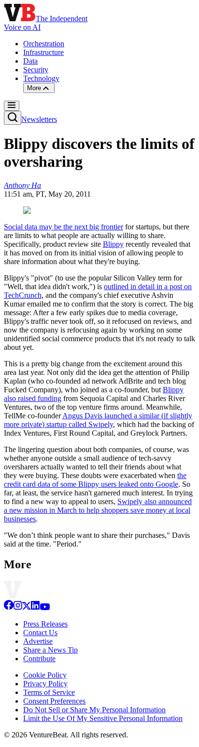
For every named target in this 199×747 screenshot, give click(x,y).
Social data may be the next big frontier (63, 227)
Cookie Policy (45, 675)
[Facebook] (9, 607)
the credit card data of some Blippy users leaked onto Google (95, 479)
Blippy (113, 244)
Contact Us (40, 632)
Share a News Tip (50, 650)
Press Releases (45, 624)
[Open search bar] (12, 118)
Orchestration (43, 44)
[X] (26, 607)
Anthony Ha (22, 185)
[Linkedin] (35, 607)
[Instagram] (18, 607)
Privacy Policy (45, 684)
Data (30, 61)
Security (35, 70)
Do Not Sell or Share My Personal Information (94, 710)
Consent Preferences (54, 701)
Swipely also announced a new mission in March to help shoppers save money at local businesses (98, 510)
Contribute (39, 658)
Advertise (38, 641)
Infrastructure (43, 52)
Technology (41, 78)
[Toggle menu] (11, 106)
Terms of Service (49, 692)
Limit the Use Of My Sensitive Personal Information (103, 718)
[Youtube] (45, 607)
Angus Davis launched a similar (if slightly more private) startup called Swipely (98, 420)
